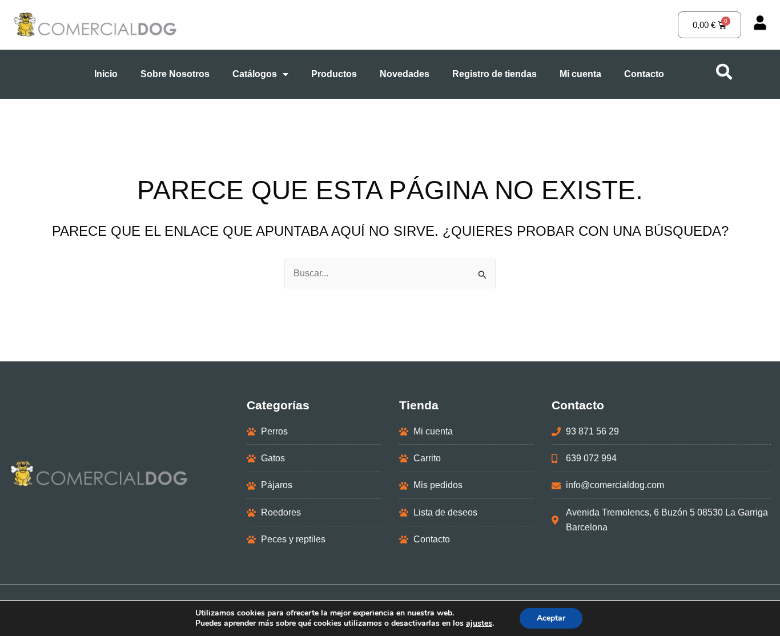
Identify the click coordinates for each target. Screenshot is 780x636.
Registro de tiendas (494, 74)
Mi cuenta (580, 74)
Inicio (106, 74)
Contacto (644, 74)
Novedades (404, 74)
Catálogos (254, 74)
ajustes (479, 623)
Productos (334, 74)
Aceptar (551, 618)
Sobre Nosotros (175, 74)
